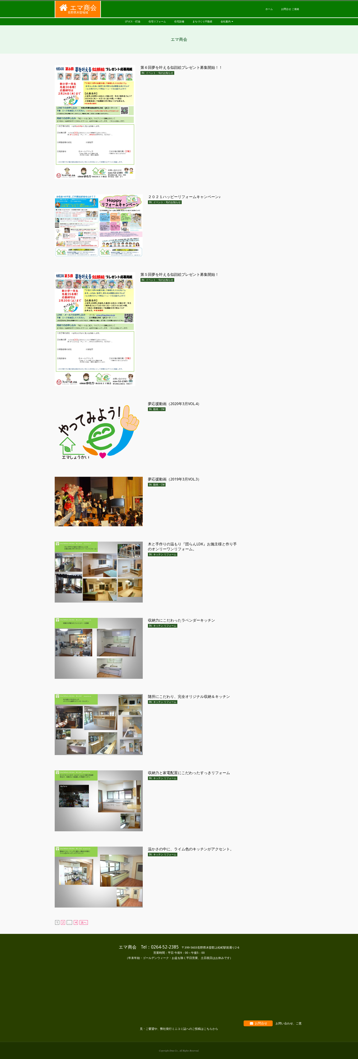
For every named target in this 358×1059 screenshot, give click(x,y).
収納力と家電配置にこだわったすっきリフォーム (189, 773)
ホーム (269, 9)
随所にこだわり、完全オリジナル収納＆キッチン (189, 696)
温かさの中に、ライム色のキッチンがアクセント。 (191, 849)
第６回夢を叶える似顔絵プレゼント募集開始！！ (181, 67)
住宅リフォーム (157, 21)
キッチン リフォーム (164, 554)
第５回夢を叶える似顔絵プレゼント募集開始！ (179, 274)
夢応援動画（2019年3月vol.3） (174, 479)
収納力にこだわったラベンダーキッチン (181, 620)
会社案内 (226, 21)
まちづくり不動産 (202, 21)
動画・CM (158, 409)
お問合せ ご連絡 (290, 9)
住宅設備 (179, 21)
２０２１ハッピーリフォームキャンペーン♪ (184, 197)
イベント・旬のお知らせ (159, 72)
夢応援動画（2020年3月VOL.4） (174, 404)
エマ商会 (83, 7)
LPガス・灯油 (132, 21)
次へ (84, 922)
